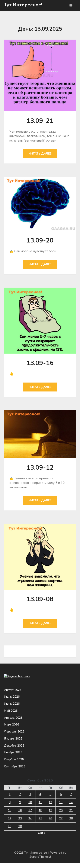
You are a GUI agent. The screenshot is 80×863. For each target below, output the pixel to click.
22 (9, 818)
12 (50, 802)
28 (71, 818)
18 (40, 810)
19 (50, 810)
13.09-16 (40, 363)
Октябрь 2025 (14, 759)
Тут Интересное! (23, 5)
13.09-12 (40, 467)
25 (40, 818)
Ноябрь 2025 (13, 752)
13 (61, 802)
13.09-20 (40, 240)
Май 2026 (10, 711)
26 (50, 818)
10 (30, 802)
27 (61, 818)
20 (61, 810)
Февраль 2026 (14, 732)
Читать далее (40, 154)
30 (20, 826)
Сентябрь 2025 (14, 766)
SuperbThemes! (40, 857)
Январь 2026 (13, 739)
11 (40, 802)
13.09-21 (40, 120)
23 (20, 818)
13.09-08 (40, 599)
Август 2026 (12, 690)
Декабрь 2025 (14, 746)
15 (9, 810)
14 (71, 802)
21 (71, 810)
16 (20, 810)
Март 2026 (11, 725)
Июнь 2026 (12, 704)
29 (9, 826)
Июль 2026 (12, 697)
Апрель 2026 (13, 718)
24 (30, 818)
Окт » (41, 833)
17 (30, 810)
